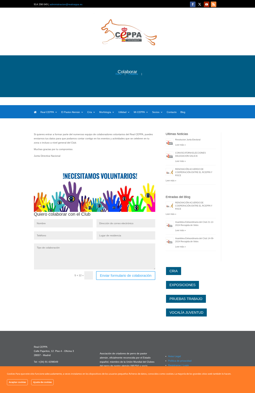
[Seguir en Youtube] (206, 4)
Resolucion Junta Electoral (188, 139)
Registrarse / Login (178, 365)
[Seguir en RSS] (213, 4)
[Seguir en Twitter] (199, 4)
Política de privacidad (180, 360)
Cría (89, 112)
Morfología (105, 112)
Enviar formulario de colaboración (125, 275)
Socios (155, 112)
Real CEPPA (47, 112)
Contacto (172, 112)
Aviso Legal (174, 356)
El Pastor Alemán (70, 112)
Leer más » (180, 145)
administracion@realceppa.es (66, 4)
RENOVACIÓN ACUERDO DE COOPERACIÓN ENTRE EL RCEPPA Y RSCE (193, 172)
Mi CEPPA (139, 112)
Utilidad (122, 112)
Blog (182, 112)
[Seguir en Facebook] (193, 4)
